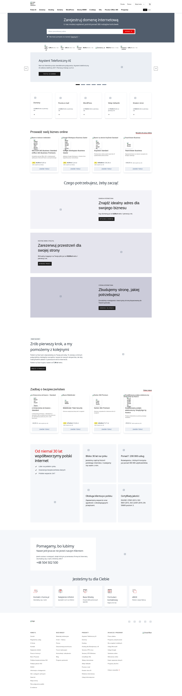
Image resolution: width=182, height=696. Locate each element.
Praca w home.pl (35, 653)
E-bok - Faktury (60, 639)
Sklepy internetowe (87, 660)
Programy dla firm (113, 663)
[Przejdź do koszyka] (150, 4)
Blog (57, 657)
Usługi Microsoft (112, 646)
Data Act (32, 677)
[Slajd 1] (78, 84)
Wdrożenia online (113, 657)
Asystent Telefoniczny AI (89, 636)
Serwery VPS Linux (87, 650)
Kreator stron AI (86, 670)
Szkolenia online (112, 653)
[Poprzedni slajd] (26, 68)
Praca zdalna (112, 636)
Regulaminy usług (35, 639)
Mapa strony (34, 680)
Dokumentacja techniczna (64, 646)
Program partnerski (62, 660)
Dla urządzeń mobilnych (115, 643)
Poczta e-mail (86, 667)
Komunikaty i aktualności (63, 653)
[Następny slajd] (156, 68)
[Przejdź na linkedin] (134, 621)
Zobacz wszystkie (113, 670)
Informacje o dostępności (37, 670)
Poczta (122, 4)
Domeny (84, 639)
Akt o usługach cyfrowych (38, 674)
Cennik (32, 636)
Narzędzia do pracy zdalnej (144, 133)
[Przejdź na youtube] (140, 621)
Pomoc (129, 4)
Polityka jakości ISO (36, 663)
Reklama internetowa (88, 674)
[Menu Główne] (34, 4)
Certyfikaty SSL (86, 657)
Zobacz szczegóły (44, 154)
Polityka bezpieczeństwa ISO (39, 660)
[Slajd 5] (99, 84)
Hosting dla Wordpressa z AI (90, 646)
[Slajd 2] (83, 84)
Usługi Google (112, 650)
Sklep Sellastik (86, 663)
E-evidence (33, 687)
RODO (32, 667)
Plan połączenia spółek (37, 684)
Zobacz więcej (147, 390)
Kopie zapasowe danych (115, 660)
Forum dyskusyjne (61, 650)
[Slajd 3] (88, 84)
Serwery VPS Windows (89, 653)
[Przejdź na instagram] (150, 621)
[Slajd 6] (104, 84)
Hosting (84, 643)
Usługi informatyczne (88, 677)
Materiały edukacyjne (62, 636)
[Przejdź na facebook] (145, 621)
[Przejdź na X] (129, 621)
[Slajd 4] (94, 84)
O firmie (32, 643)
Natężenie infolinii (35, 650)
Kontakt (32, 646)
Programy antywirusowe (115, 639)
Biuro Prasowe (34, 657)
